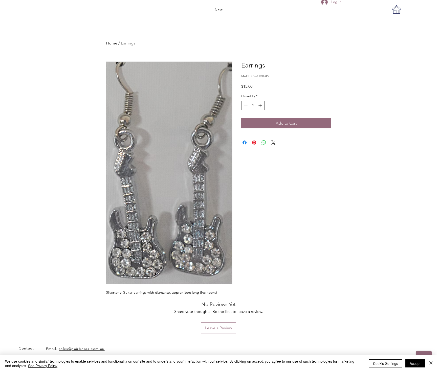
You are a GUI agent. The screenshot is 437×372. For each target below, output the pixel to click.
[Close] (431, 363)
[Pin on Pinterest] (254, 143)
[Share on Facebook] (245, 143)
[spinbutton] (252, 105)
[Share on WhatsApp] (264, 143)
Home (111, 43)
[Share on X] (273, 143)
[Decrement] (245, 105)
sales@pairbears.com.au (82, 348)
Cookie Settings (385, 363)
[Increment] (260, 105)
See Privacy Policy (42, 365)
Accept (415, 363)
